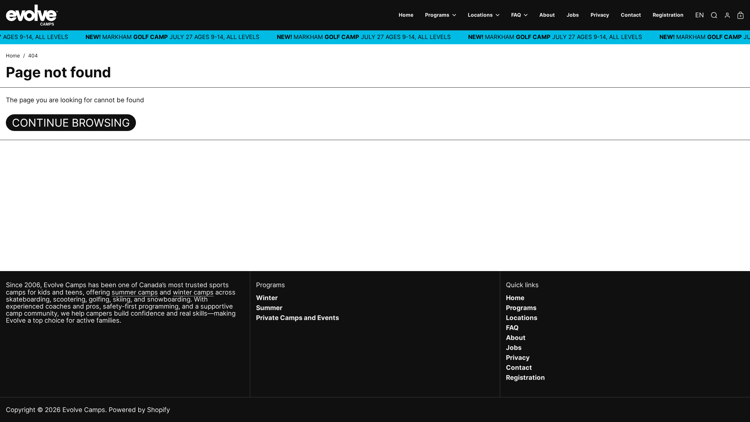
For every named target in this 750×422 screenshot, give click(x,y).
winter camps (193, 292)
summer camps (135, 292)
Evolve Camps (83, 410)
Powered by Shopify (139, 410)
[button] (700, 14)
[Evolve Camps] (32, 15)
